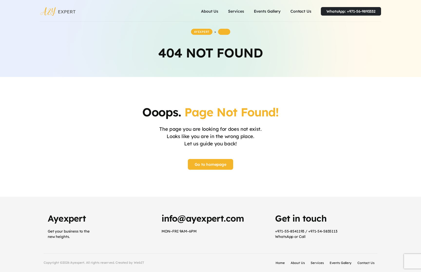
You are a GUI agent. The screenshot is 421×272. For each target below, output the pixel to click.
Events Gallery (341, 263)
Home (280, 263)
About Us (298, 263)
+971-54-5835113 (322, 231)
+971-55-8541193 (289, 231)
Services (317, 263)
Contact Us (365, 263)
